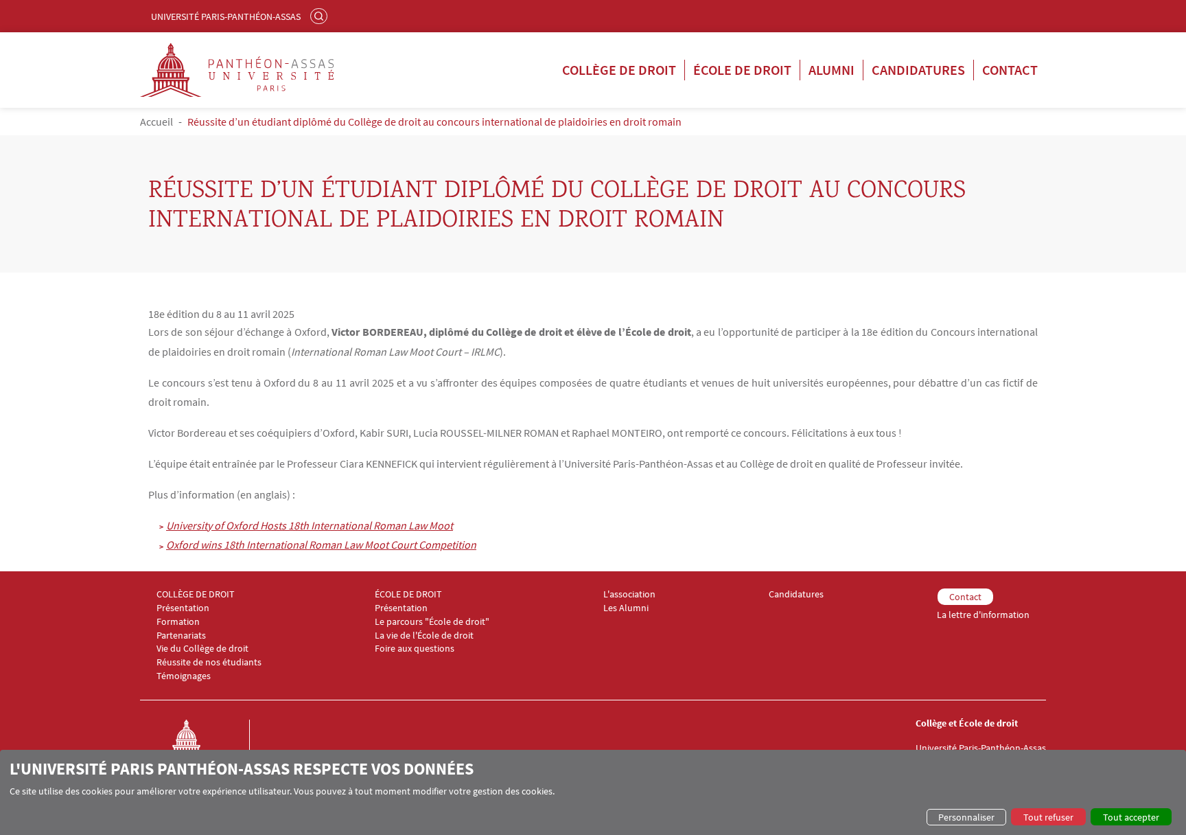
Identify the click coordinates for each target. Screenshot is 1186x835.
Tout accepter (1131, 817)
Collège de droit (619, 69)
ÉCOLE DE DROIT (408, 594)
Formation (178, 622)
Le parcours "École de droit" (432, 622)
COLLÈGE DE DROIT (195, 594)
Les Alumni (626, 608)
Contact (1010, 69)
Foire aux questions (414, 648)
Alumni (831, 69)
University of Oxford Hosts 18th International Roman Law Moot (309, 525)
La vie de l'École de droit (424, 635)
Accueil (156, 121)
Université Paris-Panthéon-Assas (226, 16)
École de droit (742, 69)
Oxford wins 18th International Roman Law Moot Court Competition (321, 544)
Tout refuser (1048, 817)
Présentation (182, 608)
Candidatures (918, 69)
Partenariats (181, 635)
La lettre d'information (983, 615)
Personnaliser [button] (966, 817)
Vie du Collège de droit (202, 648)
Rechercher (320, 16)
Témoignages (183, 676)
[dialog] (593, 792)
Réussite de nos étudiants (208, 662)
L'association (629, 594)
